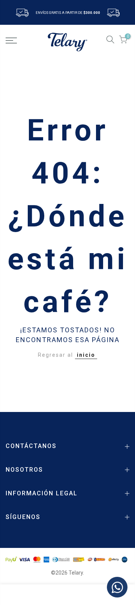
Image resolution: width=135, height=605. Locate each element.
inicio (86, 355)
